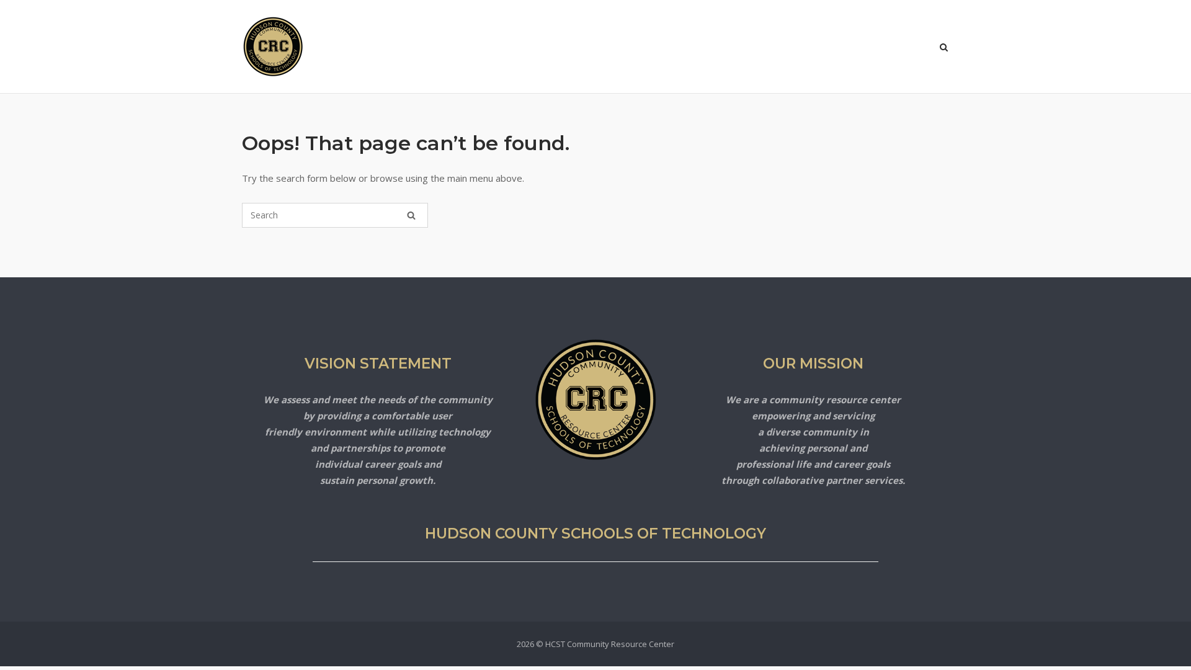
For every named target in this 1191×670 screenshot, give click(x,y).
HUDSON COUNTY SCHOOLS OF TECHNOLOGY (595, 533)
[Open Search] (944, 48)
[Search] (411, 215)
